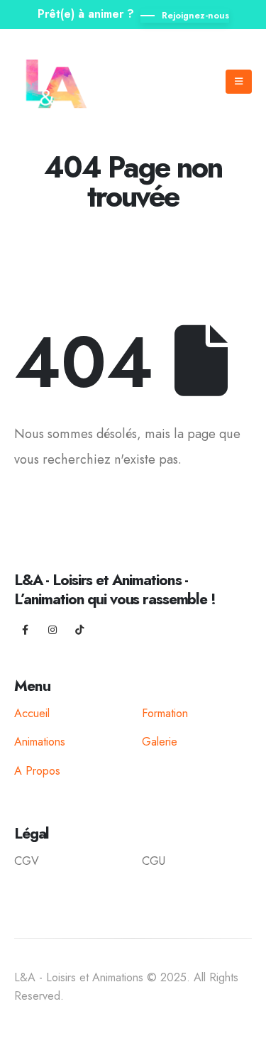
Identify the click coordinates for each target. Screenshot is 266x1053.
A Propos (37, 771)
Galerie (159, 741)
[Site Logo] (57, 81)
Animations (39, 741)
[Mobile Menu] (239, 82)
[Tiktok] (79, 629)
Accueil (32, 713)
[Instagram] (52, 629)
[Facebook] (25, 629)
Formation (165, 713)
